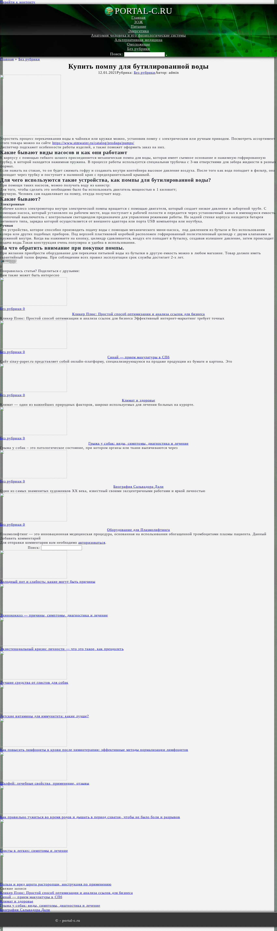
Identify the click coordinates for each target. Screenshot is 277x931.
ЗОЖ (138, 22)
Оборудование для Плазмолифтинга (138, 530)
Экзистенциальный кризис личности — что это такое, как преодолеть (62, 649)
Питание (138, 26)
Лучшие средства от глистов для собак (34, 682)
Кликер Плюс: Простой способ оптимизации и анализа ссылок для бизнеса (138, 314)
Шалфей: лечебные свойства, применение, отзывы (44, 783)
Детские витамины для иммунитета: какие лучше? (44, 716)
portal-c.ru (143, 11)
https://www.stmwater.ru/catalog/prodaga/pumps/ (93, 143)
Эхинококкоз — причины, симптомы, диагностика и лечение (54, 615)
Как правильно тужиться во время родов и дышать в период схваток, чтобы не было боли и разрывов (90, 817)
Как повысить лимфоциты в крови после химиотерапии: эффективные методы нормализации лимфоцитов (94, 750)
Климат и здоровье (138, 400)
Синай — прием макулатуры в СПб (138, 357)
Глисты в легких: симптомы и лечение (34, 851)
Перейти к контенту (17, 2)
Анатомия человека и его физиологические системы (138, 35)
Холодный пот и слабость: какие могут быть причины (47, 582)
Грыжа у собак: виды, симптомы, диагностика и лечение (138, 443)
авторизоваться (91, 542)
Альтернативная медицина (138, 40)
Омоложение (138, 44)
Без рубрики (138, 49)
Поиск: (117, 54)
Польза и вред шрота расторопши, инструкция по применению (55, 884)
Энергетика (138, 31)
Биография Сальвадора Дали (138, 487)
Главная (138, 17)
